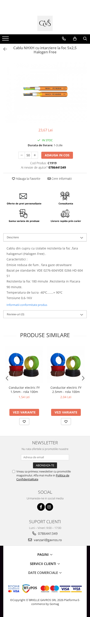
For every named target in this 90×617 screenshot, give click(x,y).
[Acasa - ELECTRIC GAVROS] (45, 23)
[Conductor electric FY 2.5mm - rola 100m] (66, 364)
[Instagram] (49, 507)
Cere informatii (61, 178)
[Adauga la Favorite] (24, 421)
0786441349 (47, 533)
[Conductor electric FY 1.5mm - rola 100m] (24, 364)
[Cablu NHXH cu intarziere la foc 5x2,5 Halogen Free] (45, 92)
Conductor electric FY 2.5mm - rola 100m (65, 389)
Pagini (43, 554)
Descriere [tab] (13, 237)
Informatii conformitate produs (27, 305)
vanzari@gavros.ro (47, 540)
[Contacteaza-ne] (64, 38)
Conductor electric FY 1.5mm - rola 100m (24, 389)
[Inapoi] (3, 49)
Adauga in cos (57, 155)
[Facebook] (41, 507)
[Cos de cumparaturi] (75, 38)
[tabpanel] (45, 92)
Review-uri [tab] (15, 314)
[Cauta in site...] (85, 38)
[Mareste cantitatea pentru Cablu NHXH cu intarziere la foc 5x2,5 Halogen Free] (34, 155)
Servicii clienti (43, 563)
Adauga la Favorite (27, 178)
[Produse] (6, 40)
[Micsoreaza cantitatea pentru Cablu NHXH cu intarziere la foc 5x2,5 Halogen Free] (21, 155)
